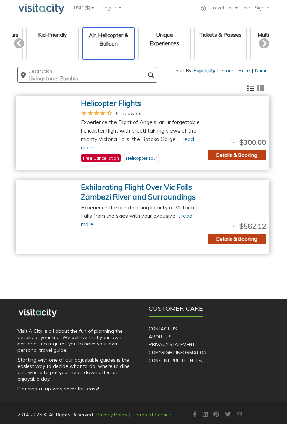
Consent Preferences (175, 360)
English (110, 8)
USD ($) (82, 8)
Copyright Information (177, 352)
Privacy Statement (172, 344)
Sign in (262, 8)
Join (246, 8)
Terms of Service (152, 414)
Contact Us (163, 328)
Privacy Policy (111, 414)
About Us (160, 336)
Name (261, 70)
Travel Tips (223, 8)
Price (244, 70)
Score (226, 70)
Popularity (204, 70)
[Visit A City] (38, 313)
